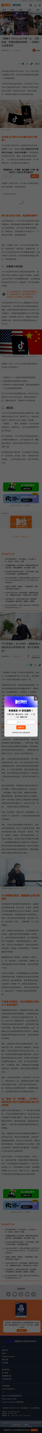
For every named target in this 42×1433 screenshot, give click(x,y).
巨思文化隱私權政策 (24, 732)
